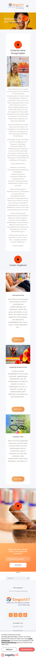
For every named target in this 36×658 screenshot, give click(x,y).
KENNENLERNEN (18, 527)
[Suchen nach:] (18, 578)
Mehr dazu (18, 340)
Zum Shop (18, 479)
